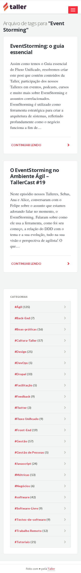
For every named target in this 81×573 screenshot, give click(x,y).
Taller (51, 569)
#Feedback (22, 396)
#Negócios (22, 486)
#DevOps (21, 363)
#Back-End (22, 318)
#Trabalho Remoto (28, 531)
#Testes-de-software (30, 519)
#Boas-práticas (26, 329)
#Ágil (18, 307)
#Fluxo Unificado (27, 419)
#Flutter (21, 407)
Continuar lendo (26, 145)
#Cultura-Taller (26, 340)
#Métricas (22, 475)
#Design (20, 351)
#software (22, 497)
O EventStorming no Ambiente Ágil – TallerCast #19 (34, 176)
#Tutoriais (22, 542)
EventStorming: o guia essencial (37, 49)
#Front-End (23, 430)
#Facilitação (23, 385)
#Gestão (21, 441)
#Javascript (23, 463)
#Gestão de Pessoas (29, 452)
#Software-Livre (26, 508)
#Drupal (20, 374)
